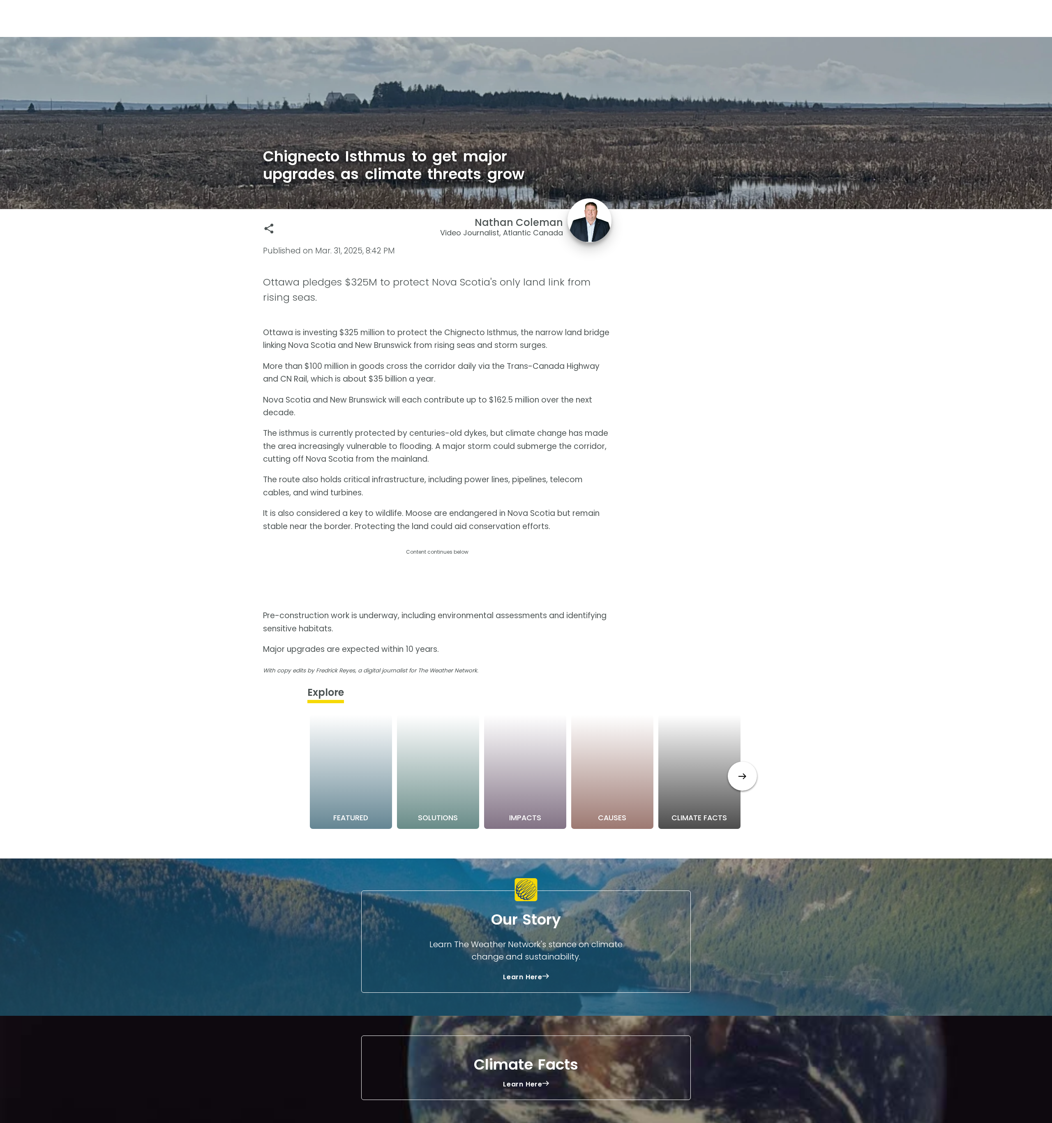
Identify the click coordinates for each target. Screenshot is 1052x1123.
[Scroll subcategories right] (742, 776)
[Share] (269, 229)
